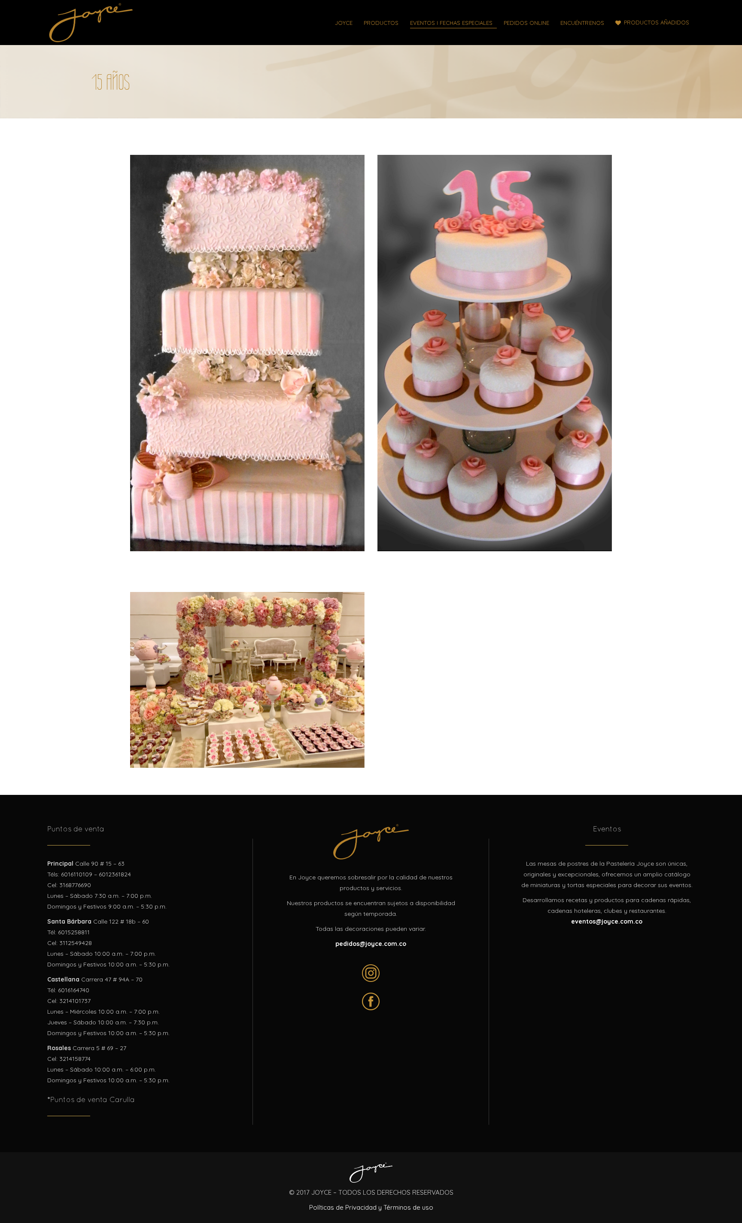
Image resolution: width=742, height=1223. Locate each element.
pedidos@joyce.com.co (370, 944)
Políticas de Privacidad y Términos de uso (371, 1207)
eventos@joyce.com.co (606, 921)
